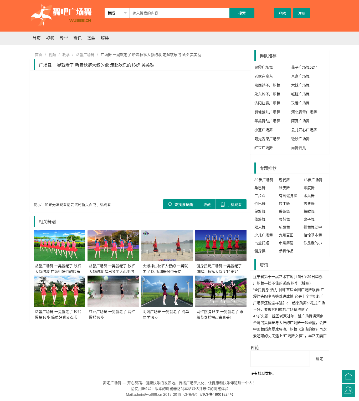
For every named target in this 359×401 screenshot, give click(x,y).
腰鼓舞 (284, 219)
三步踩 (259, 195)
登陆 (282, 13)
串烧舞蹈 (286, 242)
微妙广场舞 (300, 138)
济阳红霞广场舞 (267, 102)
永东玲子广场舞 (267, 94)
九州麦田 (286, 234)
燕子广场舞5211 (304, 67)
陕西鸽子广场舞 (267, 85)
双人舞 (259, 227)
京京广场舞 (300, 76)
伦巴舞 (259, 203)
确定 (319, 358)
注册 (301, 13)
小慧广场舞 (263, 129)
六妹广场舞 (300, 85)
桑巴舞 (259, 187)
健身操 (259, 250)
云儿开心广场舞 (304, 129)
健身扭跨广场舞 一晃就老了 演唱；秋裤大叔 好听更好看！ (219, 271)
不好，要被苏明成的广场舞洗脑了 (280, 309)
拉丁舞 (284, 203)
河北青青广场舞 (304, 111)
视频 (50, 38)
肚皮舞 (284, 187)
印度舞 (309, 187)
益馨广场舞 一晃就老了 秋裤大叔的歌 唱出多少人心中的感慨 (112, 271)
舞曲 (91, 38)
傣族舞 (259, 219)
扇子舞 (309, 219)
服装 (105, 38)
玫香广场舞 (300, 102)
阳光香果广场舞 (267, 138)
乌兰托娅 (261, 242)
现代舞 (284, 179)
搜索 (242, 13)
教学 (64, 38)
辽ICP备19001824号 (216, 394)
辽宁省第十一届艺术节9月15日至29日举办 (287, 276)
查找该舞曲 (183, 204)
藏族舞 (259, 211)
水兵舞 (309, 195)
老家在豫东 (263, 76)
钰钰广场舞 (300, 94)
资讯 (77, 38)
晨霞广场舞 (263, 67)
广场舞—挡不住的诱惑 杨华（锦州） (283, 283)
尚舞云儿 (298, 147)
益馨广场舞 (85, 54)
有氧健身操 (288, 195)
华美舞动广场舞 (267, 120)
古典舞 (309, 203)
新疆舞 (284, 227)
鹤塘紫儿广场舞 (267, 111)
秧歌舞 (309, 211)
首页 (36, 38)
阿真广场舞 (300, 120)
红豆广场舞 (263, 147)
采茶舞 (284, 211)
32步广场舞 (263, 179)
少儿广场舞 (263, 234)
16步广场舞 (313, 179)
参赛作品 (286, 250)
